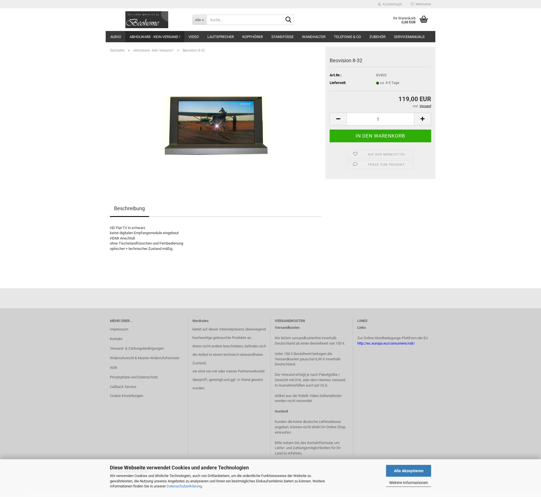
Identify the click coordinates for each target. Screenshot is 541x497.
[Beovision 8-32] (216, 120)
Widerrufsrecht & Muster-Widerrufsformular (144, 358)
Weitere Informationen (408, 482)
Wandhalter (313, 37)
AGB (113, 367)
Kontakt (116, 339)
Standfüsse (282, 37)
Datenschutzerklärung (184, 486)
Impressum (119, 329)
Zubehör (377, 37)
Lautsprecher (220, 37)
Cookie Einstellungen (126, 396)
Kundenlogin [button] (391, 4)
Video (194, 37)
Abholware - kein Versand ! (155, 37)
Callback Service (123, 387)
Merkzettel (422, 4)
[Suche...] (288, 20)
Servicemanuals (409, 37)
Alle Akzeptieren (409, 471)
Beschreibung (129, 208)
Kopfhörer (252, 37)
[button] (338, 119)
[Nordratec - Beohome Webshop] (147, 19)
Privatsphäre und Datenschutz (134, 377)
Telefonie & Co (347, 37)
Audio (115, 37)
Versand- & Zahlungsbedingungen (137, 348)
